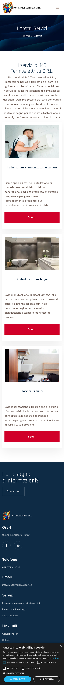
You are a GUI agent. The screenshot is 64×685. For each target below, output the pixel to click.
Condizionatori (10, 633)
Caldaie (6, 640)
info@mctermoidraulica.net (17, 584)
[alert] (32, 664)
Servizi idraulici (32, 391)
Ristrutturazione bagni (32, 279)
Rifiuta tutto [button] (47, 679)
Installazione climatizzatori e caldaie (32, 167)
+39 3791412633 (11, 567)
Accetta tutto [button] (17, 679)
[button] (32, 673)
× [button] (61, 646)
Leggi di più (55, 658)
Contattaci (13, 491)
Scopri (32, 217)
